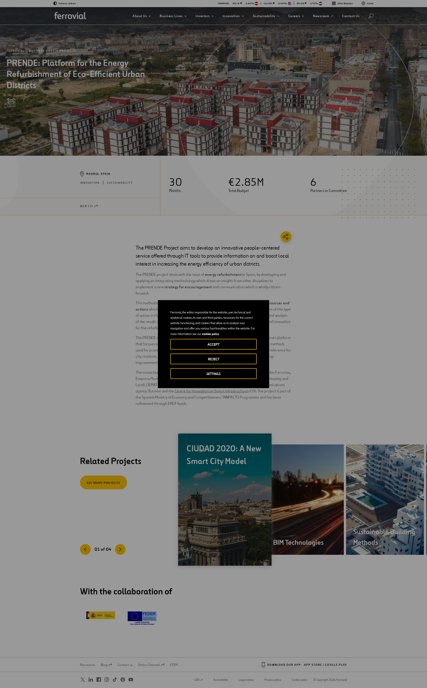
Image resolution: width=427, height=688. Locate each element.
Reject (213, 359)
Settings (213, 373)
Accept (213, 344)
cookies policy (210, 334)
